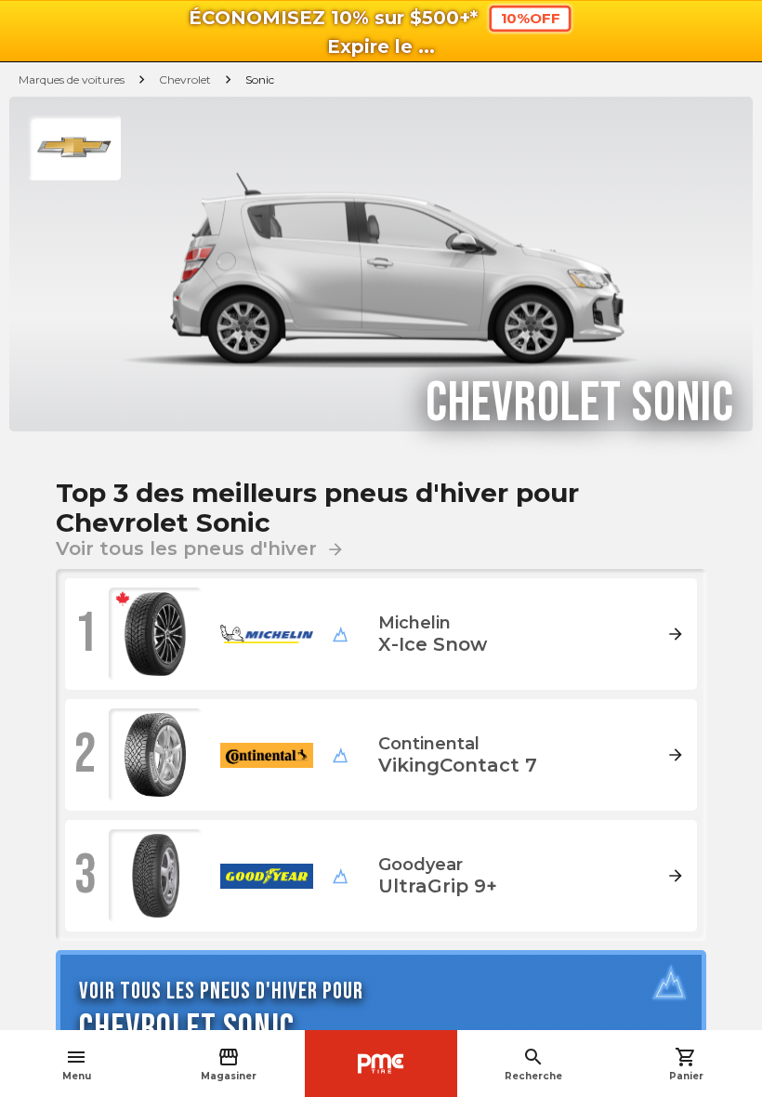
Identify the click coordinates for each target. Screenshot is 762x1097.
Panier (686, 1064)
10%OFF (530, 18)
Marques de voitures (72, 79)
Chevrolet (185, 79)
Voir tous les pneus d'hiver (200, 548)
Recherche (533, 1064)
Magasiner (228, 1064)
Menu (76, 1064)
